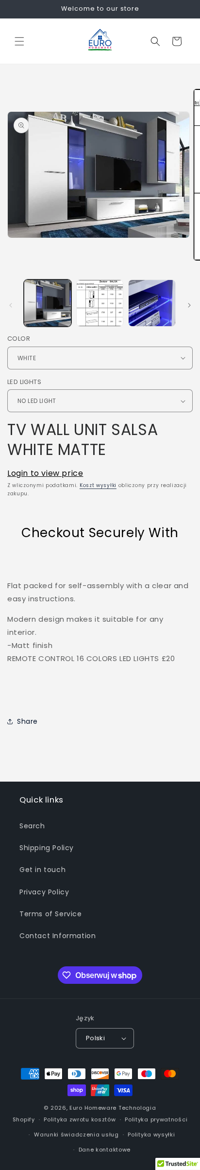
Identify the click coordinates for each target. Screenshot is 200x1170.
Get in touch (42, 869)
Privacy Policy (44, 892)
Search (32, 826)
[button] (19, 41)
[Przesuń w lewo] (10, 305)
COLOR (18, 338)
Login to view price (45, 473)
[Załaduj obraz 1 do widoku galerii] (47, 303)
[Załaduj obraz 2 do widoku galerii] (100, 303)
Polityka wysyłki (151, 1134)
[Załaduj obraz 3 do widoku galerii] (152, 303)
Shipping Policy (46, 848)
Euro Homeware (93, 1108)
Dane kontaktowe (105, 1149)
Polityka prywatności (156, 1119)
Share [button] (27, 721)
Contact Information (57, 936)
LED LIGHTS (24, 381)
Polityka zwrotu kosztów (80, 1119)
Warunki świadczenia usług (76, 1134)
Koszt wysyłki (98, 485)
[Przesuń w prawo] (189, 305)
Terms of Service (50, 914)
